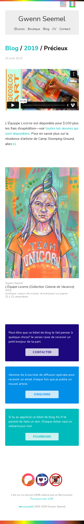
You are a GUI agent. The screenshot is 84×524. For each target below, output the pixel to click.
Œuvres (19, 29)
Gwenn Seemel (42, 18)
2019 (31, 48)
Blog (46, 29)
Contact (64, 29)
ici (14, 144)
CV (54, 29)
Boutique (34, 29)
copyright (26, 506)
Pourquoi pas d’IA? (42, 499)
